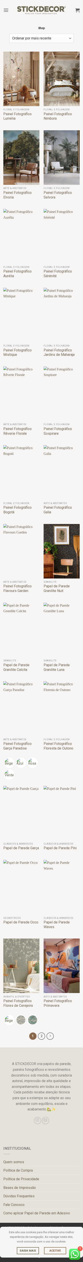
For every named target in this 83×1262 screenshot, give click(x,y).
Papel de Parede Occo (20, 922)
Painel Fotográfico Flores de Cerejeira (18, 1003)
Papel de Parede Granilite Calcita (16, 667)
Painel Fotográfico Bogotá (17, 509)
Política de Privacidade (21, 1179)
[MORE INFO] (28, 1250)
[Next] (50, 1036)
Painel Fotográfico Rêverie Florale (17, 431)
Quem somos (13, 1162)
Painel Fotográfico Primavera (58, 1003)
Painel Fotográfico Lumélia (17, 116)
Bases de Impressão (19, 1188)
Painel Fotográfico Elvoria (17, 195)
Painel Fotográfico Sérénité (58, 273)
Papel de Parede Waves (57, 924)
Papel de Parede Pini (60, 848)
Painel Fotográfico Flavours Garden (17, 588)
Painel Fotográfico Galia (58, 509)
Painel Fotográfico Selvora (58, 195)
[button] (6, 10)
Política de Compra (18, 1170)
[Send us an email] (45, 1120)
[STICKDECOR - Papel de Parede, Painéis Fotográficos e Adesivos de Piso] (41, 10)
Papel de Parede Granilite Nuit (57, 588)
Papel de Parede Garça (21, 848)
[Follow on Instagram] (37, 1120)
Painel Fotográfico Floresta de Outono (58, 746)
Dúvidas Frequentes (19, 1196)
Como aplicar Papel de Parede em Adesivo (36, 1213)
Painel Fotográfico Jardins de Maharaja (59, 352)
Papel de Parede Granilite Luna (57, 667)
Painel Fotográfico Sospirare (58, 431)
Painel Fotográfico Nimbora (58, 116)
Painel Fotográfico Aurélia (17, 273)
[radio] (9, 763)
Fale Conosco (14, 1205)
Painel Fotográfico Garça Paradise (17, 746)
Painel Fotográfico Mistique (17, 352)
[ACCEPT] (55, 1250)
